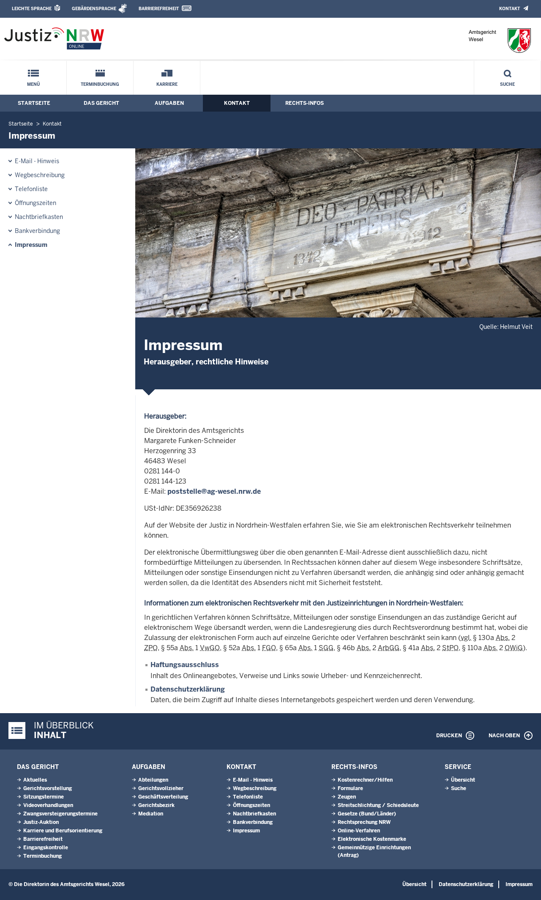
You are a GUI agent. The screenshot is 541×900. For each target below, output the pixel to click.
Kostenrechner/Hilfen (365, 780)
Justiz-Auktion (41, 822)
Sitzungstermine (43, 796)
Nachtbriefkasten (39, 217)
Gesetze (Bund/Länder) (367, 813)
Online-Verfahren (359, 830)
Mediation (150, 813)
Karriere (167, 84)
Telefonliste (31, 189)
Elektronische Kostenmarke (372, 839)
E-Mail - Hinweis (37, 161)
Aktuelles (35, 780)
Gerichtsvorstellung (47, 788)
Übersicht (463, 780)
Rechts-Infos (304, 103)
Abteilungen (153, 780)
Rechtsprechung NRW (364, 822)
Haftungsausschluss (184, 664)
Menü (33, 84)
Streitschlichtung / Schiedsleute (378, 805)
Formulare (350, 788)
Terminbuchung (100, 84)
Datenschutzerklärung (187, 689)
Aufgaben (169, 103)
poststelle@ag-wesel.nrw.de (214, 491)
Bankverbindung (37, 231)
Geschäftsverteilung (163, 796)
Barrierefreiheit (159, 8)
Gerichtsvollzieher (160, 788)
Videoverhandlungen (48, 805)
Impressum (31, 245)
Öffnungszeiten (35, 203)
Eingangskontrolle (45, 847)
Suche (507, 84)
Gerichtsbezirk (156, 805)
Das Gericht (101, 103)
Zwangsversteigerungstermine (60, 813)
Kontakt (509, 8)
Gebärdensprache (94, 8)
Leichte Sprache (32, 8)
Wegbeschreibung (40, 175)
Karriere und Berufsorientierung (62, 830)
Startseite (34, 103)
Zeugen (347, 796)
